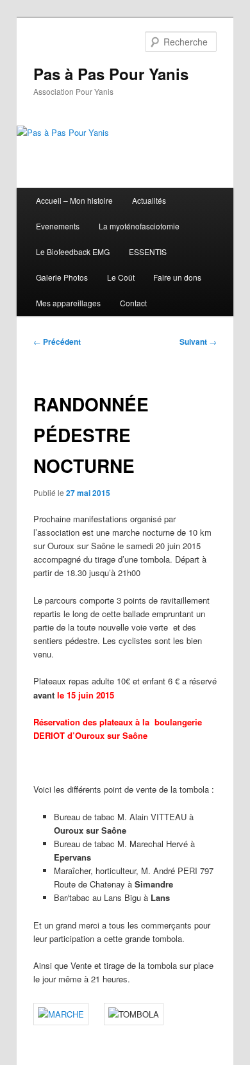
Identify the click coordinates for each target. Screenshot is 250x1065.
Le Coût (121, 277)
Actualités (149, 200)
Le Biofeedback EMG (73, 251)
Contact (133, 302)
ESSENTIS (148, 251)
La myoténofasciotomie (139, 225)
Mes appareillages (68, 302)
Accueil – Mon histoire (74, 200)
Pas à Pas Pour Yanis (110, 74)
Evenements (57, 225)
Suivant (198, 341)
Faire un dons (177, 277)
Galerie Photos (62, 277)
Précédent (57, 341)
